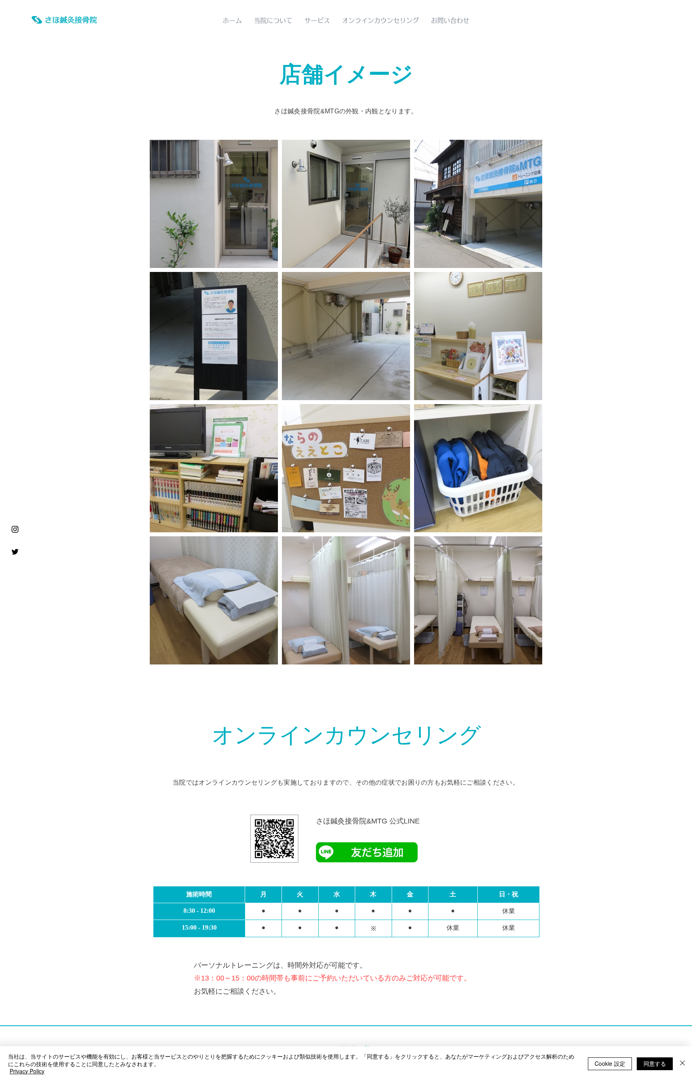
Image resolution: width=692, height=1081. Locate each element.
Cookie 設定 (610, 1063)
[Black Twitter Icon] (15, 551)
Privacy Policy (27, 1071)
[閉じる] (682, 1064)
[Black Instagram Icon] (15, 529)
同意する (655, 1063)
